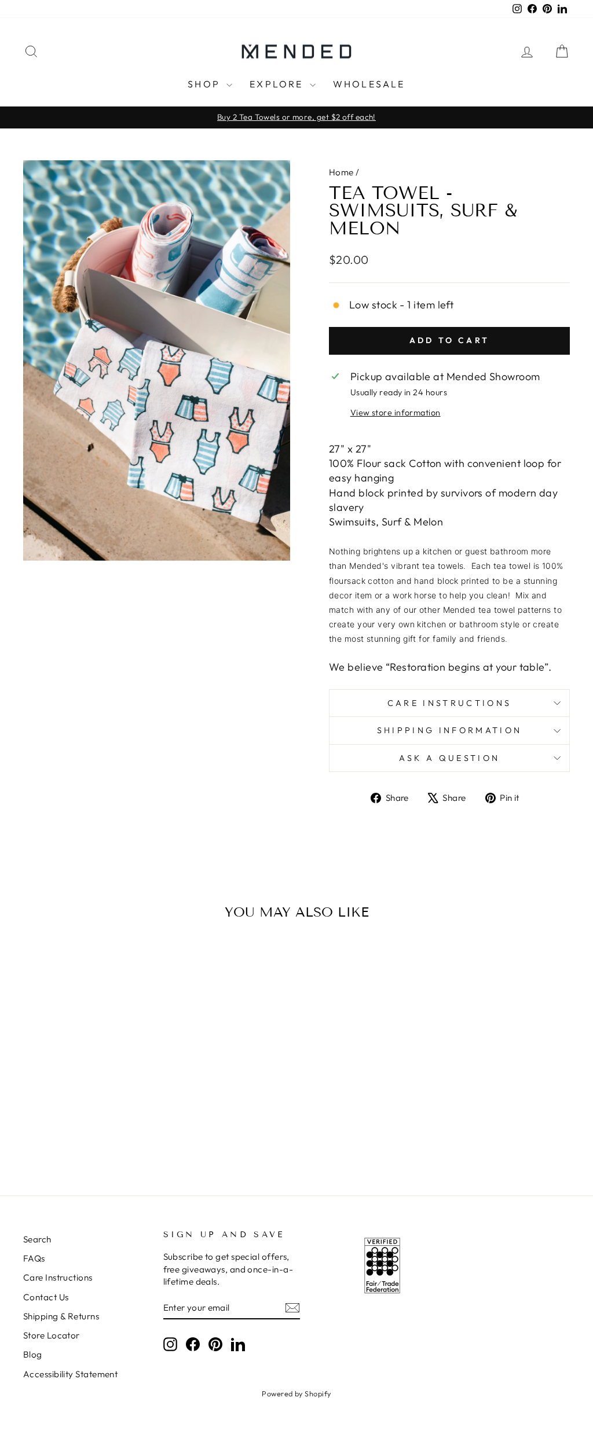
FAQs (34, 1258)
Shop (206, 84)
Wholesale (369, 84)
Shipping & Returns (61, 1316)
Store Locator (51, 1335)
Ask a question (449, 758)
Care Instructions (449, 703)
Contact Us (46, 1297)
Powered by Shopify (296, 1393)
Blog (32, 1354)
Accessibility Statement (70, 1374)
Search (37, 1239)
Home (341, 172)
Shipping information (449, 730)
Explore (278, 84)
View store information (395, 412)
